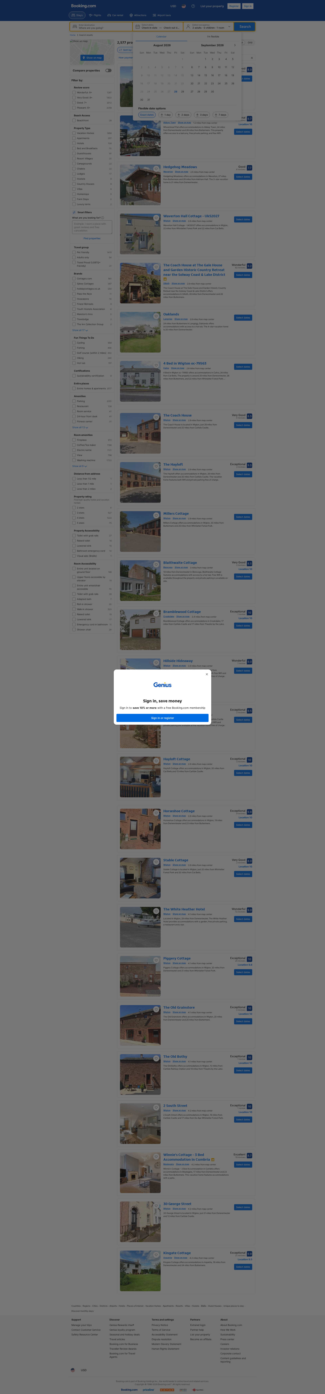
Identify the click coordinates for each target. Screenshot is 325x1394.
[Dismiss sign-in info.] (207, 674)
